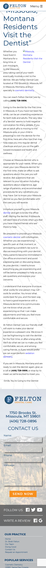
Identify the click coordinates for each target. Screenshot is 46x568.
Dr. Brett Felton (12, 541)
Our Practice (15, 534)
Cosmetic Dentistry (14, 565)
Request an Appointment (16, 552)
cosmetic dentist (12, 237)
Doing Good (10, 547)
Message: (9, 465)
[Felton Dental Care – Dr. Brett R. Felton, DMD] (14, 6)
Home (8, 539)
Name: (8, 435)
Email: (7, 445)
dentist (7, 213)
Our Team (9, 544)
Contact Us (10, 549)
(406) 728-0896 (23, 421)
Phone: (8, 455)
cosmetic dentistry (24, 90)
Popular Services (19, 560)
